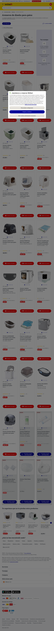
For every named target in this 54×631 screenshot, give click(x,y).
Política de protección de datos (30, 104)
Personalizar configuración (27, 107)
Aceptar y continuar (27, 111)
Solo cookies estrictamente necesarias (27, 115)
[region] (27, 104)
